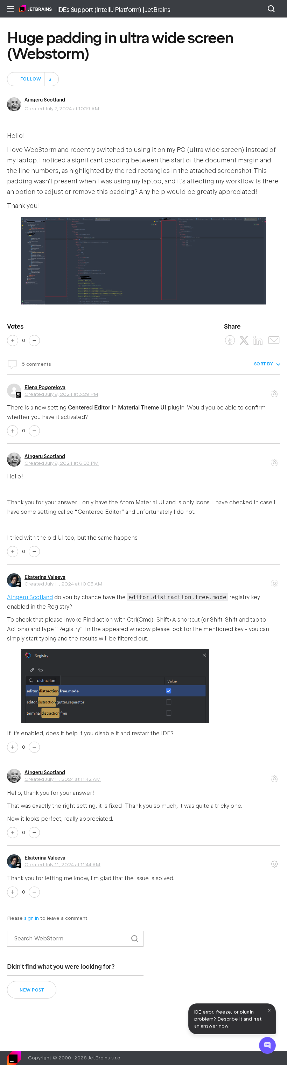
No (34, 340)
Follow (30, 79)
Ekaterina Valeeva (44, 577)
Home (35, 8)
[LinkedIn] (258, 340)
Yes (12, 340)
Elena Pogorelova (44, 387)
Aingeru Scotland (44, 100)
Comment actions (274, 391)
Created (61, 394)
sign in (31, 918)
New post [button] (32, 990)
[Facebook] (230, 340)
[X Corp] (244, 340)
